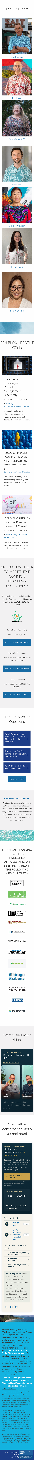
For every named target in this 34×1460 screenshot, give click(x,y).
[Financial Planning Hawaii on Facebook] (11, 1307)
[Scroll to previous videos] (4, 1082)
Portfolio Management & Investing (16, 406)
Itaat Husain (17, 98)
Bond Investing (11, 535)
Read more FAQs (17, 779)
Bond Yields (23, 535)
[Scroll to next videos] (30, 1082)
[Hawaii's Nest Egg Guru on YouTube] (16, 1307)
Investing (9, 404)
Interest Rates (9, 537)
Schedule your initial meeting (15, 1176)
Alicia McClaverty (17, 226)
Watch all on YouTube (10, 1062)
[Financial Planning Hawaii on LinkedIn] (6, 1307)
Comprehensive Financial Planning (17, 472)
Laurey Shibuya (17, 311)
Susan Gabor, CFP (17, 139)
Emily (17, 267)
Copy (26, 1224)
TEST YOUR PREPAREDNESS (17, 642)
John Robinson (17, 57)
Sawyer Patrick (17, 185)
